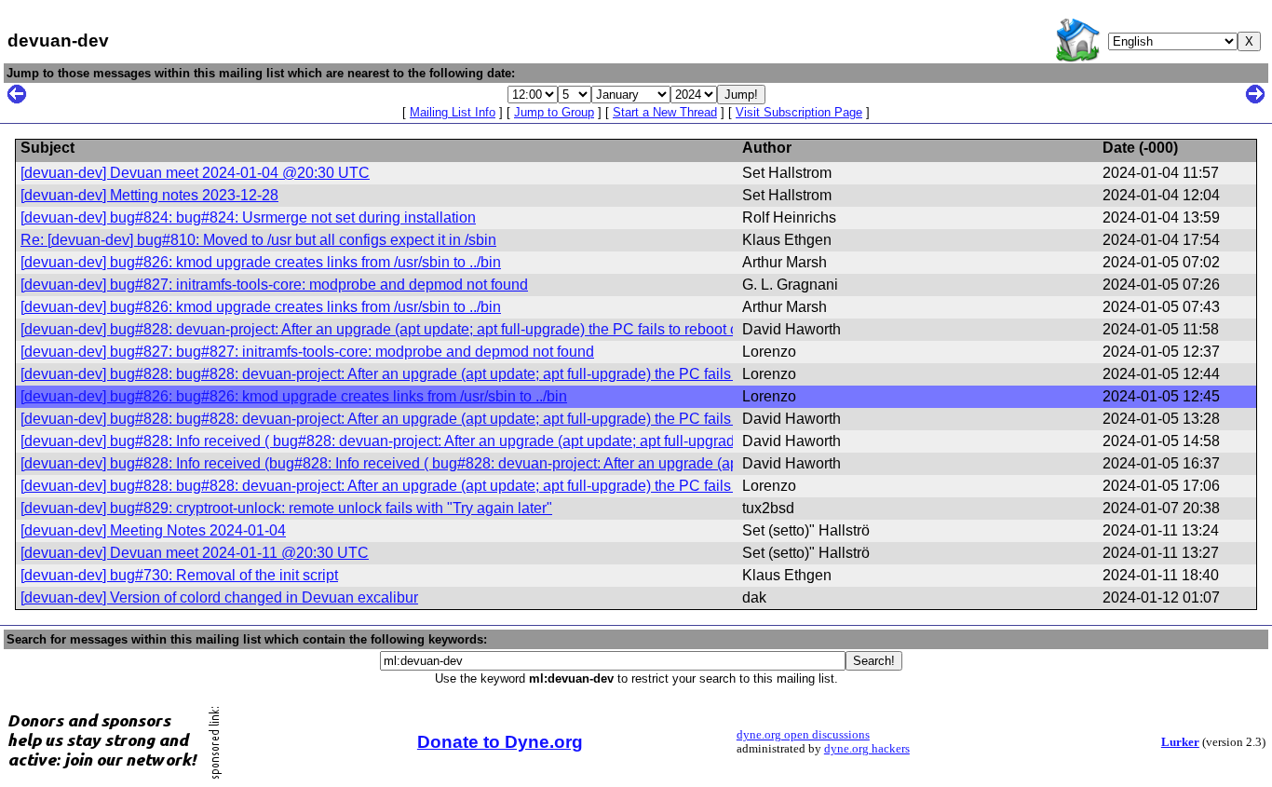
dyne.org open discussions (803, 734)
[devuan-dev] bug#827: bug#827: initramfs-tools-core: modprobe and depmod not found (307, 352)
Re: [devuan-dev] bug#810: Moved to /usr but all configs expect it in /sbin (258, 240)
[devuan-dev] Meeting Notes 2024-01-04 (153, 530)
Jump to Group (554, 112)
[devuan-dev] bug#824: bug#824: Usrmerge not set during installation (248, 217)
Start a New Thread (665, 112)
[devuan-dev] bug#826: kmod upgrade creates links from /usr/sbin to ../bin (260, 262)
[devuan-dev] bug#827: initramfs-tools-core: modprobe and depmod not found (274, 284)
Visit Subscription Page (799, 112)
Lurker (1180, 742)
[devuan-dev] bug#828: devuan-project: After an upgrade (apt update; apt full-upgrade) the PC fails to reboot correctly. (404, 329)
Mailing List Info (452, 112)
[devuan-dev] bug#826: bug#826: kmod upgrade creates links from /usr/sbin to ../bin (293, 396)
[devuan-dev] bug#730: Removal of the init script (179, 575)
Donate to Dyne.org (500, 742)
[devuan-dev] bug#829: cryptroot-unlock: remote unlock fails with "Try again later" (286, 508)
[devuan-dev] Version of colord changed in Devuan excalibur (219, 597)
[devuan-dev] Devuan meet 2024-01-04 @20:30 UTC (195, 173)
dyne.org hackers (867, 748)
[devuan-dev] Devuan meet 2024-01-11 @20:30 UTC (194, 553)
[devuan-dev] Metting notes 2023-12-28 (149, 195)
